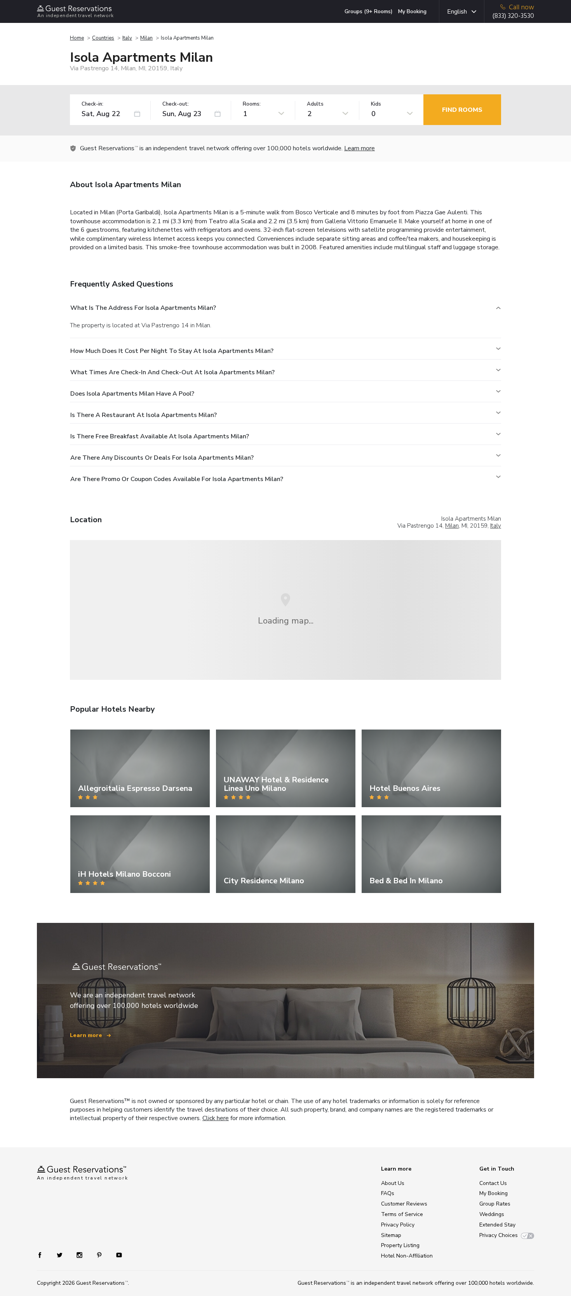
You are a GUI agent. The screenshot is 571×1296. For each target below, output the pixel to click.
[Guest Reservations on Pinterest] (100, 1255)
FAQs (387, 1193)
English (457, 11)
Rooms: (252, 104)
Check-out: (175, 104)
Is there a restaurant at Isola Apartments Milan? (143, 415)
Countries (103, 38)
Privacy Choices (498, 1235)
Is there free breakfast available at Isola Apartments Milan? (159, 436)
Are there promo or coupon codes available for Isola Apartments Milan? (176, 479)
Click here (215, 1118)
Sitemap (391, 1235)
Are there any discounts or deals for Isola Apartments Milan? (162, 457)
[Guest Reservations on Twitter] (60, 1255)
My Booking (412, 11)
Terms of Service (402, 1214)
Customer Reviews (404, 1203)
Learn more (359, 148)
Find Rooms (462, 110)
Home (77, 38)
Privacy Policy (397, 1224)
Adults (315, 104)
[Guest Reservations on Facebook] (43, 1255)
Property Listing (400, 1245)
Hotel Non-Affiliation (407, 1256)
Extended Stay (497, 1224)
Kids (376, 104)
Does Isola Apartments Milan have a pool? (132, 393)
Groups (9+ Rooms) (369, 11)
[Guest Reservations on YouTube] (116, 1255)
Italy (127, 38)
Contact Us (493, 1183)
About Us (392, 1183)
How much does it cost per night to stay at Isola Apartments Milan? (171, 351)
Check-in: (92, 104)
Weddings (491, 1214)
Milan (146, 38)
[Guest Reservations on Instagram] (80, 1255)
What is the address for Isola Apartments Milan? (143, 308)
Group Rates (494, 1203)
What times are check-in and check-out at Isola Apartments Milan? (172, 372)
